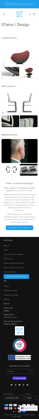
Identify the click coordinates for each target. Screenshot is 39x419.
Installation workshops (11, 295)
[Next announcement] (36, 4)
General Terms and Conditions (13, 254)
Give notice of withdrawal (16, 276)
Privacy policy (8, 259)
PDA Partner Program (11, 290)
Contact (6, 310)
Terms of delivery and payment (14, 267)
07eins (11, 414)
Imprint (6, 250)
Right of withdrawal (10, 272)
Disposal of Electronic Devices (13, 263)
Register (6, 286)
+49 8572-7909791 (10, 324)
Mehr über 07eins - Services (19, 228)
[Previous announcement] (4, 4)
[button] (4, 14)
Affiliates (6, 299)
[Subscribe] (30, 371)
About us (6, 245)
